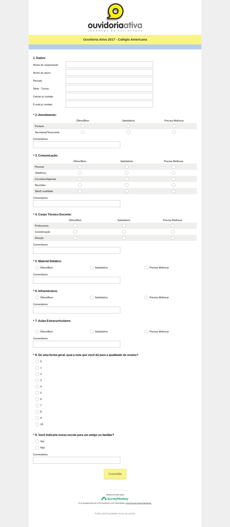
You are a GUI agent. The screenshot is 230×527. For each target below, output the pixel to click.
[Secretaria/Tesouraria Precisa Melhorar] (174, 132)
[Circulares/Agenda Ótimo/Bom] (80, 178)
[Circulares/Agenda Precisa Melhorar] (173, 178)
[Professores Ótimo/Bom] (75, 225)
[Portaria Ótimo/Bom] (82, 126)
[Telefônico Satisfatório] (127, 172)
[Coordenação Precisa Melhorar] (172, 231)
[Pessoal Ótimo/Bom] (80, 166)
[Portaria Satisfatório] (128, 126)
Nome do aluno (41, 72)
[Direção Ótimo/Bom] (75, 237)
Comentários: (40, 138)
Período (37, 80)
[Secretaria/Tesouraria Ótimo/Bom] (82, 132)
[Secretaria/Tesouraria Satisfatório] (128, 132)
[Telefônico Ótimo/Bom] (80, 172)
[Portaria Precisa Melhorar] (174, 126)
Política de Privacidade (106, 513)
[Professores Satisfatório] (124, 225)
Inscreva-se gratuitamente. (138, 503)
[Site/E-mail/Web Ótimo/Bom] (80, 191)
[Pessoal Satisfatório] (127, 166)
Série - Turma (41, 88)
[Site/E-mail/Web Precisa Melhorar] (173, 191)
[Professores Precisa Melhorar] (172, 225)
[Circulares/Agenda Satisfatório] (127, 178)
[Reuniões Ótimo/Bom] (80, 185)
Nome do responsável (45, 64)
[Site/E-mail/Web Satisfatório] (127, 191)
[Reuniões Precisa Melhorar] (173, 185)
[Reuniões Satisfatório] (127, 185)
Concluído (115, 473)
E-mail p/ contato (42, 104)
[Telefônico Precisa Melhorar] (173, 172)
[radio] (61, 125)
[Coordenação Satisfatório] (124, 231)
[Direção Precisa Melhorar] (172, 237)
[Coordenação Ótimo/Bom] (75, 231)
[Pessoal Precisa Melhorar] (173, 166)
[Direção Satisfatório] (124, 237)
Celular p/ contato (43, 96)
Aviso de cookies (127, 513)
